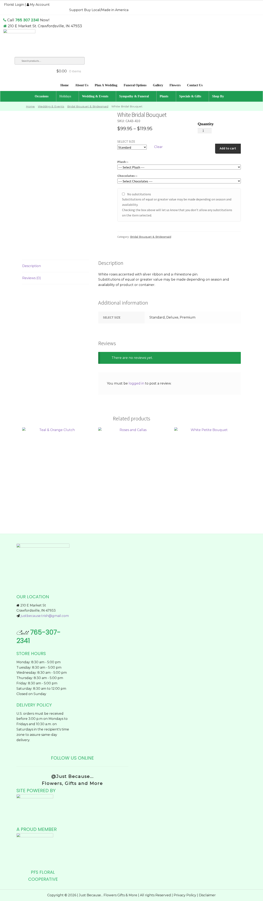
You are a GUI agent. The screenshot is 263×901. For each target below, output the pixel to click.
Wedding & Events (51, 106)
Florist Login (14, 5)
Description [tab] (31, 266)
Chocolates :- (127, 176)
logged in (136, 383)
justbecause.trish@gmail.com (45, 616)
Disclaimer (207, 895)
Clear (158, 147)
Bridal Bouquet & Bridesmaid (87, 106)
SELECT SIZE (126, 141)
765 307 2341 (27, 20)
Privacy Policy (185, 895)
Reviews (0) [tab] (31, 278)
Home (30, 106)
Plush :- (122, 162)
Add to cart (228, 148)
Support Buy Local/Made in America (98, 10)
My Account (39, 5)
